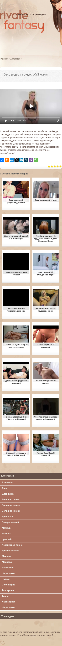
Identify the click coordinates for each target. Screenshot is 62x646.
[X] (16, 160)
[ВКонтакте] (2, 160)
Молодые (7, 562)
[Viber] (31, 160)
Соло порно (8, 584)
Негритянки (8, 573)
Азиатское (7, 482)
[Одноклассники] (7, 160)
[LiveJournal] (26, 160)
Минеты (6, 556)
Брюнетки (7, 516)
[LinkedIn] (21, 160)
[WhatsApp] (36, 160)
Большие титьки (11, 505)
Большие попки (10, 499)
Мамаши (6, 528)
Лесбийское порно (12, 545)
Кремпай (7, 539)
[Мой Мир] (12, 160)
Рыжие (5, 579)
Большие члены (11, 511)
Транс (5, 596)
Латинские (7, 567)
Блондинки (8, 494)
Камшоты (7, 533)
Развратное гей (10, 522)
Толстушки (8, 590)
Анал (4, 488)
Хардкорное (8, 601)
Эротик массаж (10, 550)
